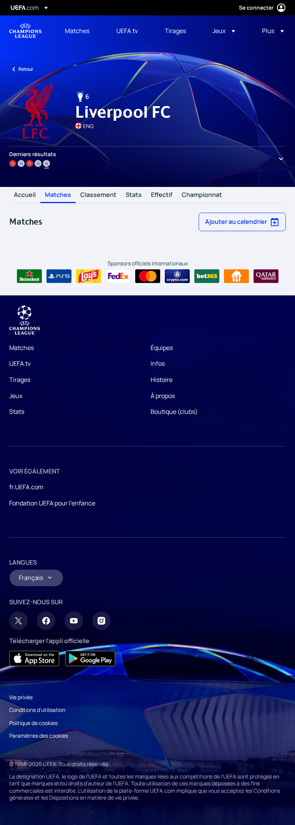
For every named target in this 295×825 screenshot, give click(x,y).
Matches (58, 195)
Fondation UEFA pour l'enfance (52, 503)
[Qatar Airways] (266, 276)
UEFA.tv (20, 363)
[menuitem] (81, 30)
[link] (77, 30)
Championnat (202, 195)
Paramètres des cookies (38, 735)
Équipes (162, 347)
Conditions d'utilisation (37, 709)
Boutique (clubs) (174, 411)
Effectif (161, 195)
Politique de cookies (33, 723)
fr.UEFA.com (26, 487)
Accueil (25, 195)
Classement (98, 195)
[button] (223, 30)
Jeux (15, 396)
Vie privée (21, 697)
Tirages (19, 379)
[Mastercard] (147, 276)
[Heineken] (29, 276)
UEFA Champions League (25, 30)
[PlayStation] (58, 276)
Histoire (161, 379)
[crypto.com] (177, 276)
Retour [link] (25, 69)
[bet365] (206, 276)
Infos (158, 363)
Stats (134, 195)
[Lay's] (88, 276)
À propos (163, 396)
